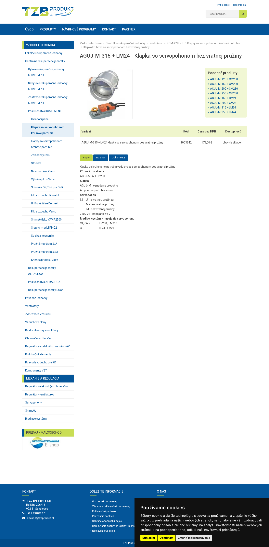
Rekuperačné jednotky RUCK (45, 289)
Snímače (30, 410)
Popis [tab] (86, 157)
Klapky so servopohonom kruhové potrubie (47, 130)
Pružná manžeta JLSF (44, 251)
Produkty (48, 29)
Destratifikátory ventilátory (41, 330)
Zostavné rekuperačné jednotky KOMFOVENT (48, 100)
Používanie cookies (103, 516)
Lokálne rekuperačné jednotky (43, 53)
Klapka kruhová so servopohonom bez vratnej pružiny (116, 47)
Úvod (29, 29)
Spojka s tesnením (42, 235)
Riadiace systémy (36, 418)
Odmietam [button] (166, 537)
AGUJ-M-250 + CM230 (223, 93)
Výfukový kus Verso (43, 179)
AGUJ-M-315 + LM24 (222, 107)
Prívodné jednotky (36, 298)
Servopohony (33, 402)
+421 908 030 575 (36, 513)
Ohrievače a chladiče (38, 338)
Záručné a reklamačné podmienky (111, 506)
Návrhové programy (79, 29)
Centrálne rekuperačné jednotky (45, 61)
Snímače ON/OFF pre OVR (47, 187)
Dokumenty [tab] (118, 157)
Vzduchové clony (35, 322)
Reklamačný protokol (104, 511)
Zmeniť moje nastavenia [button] (194, 537)
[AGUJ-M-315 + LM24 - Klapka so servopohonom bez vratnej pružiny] (106, 94)
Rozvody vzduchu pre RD (40, 362)
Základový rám (40, 155)
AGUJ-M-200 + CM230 (223, 88)
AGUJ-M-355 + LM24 (222, 112)
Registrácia (239, 5)
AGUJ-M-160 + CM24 (222, 98)
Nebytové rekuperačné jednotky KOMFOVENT (48, 86)
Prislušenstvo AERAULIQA (44, 281)
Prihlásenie (223, 5)
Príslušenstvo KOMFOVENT (45, 111)
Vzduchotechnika (91, 43)
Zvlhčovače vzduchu (38, 314)
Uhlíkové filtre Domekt (44, 203)
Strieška (36, 163)
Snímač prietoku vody (44, 259)
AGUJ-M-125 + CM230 (223, 79)
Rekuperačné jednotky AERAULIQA (42, 270)
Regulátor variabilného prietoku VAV (47, 346)
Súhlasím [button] (148, 537)
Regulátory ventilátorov (39, 394)
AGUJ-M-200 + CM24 (222, 102)
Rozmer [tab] (100, 157)
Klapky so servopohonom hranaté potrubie (46, 144)
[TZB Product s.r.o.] (48, 11)
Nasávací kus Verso (43, 171)
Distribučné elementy (38, 354)
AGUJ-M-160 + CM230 (223, 83)
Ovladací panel (40, 119)
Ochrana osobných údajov (107, 520)
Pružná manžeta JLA (44, 243)
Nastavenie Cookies (103, 530)
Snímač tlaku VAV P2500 (46, 219)
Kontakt (109, 29)
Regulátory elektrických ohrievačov (46, 386)
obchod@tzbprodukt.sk (41, 518)
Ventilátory (32, 306)
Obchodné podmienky (105, 501)
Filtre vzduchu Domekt (45, 195)
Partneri (129, 29)
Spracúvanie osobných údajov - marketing (116, 525)
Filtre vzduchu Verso (43, 211)
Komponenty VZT (36, 370)
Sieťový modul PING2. (44, 227)
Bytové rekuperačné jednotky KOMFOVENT (46, 72)
